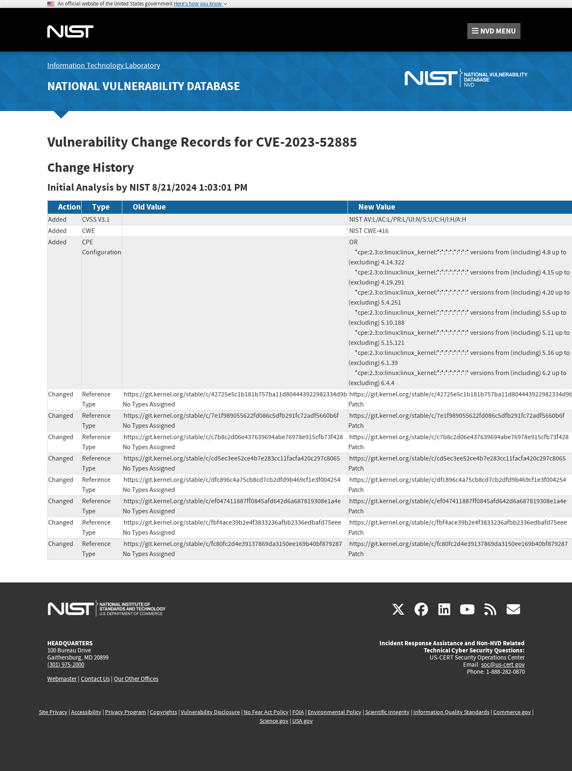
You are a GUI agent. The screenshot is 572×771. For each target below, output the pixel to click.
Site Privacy (53, 712)
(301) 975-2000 (65, 664)
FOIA (298, 712)
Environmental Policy (334, 712)
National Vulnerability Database (143, 86)
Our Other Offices (136, 679)
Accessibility (86, 712)
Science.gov (274, 721)
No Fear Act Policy (266, 712)
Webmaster (62, 679)
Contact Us (95, 679)
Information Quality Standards (451, 712)
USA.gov (302, 721)
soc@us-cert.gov (503, 664)
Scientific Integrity (387, 712)
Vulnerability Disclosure (210, 712)
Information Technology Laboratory (103, 65)
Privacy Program (125, 712)
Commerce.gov (512, 712)
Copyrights (163, 712)
